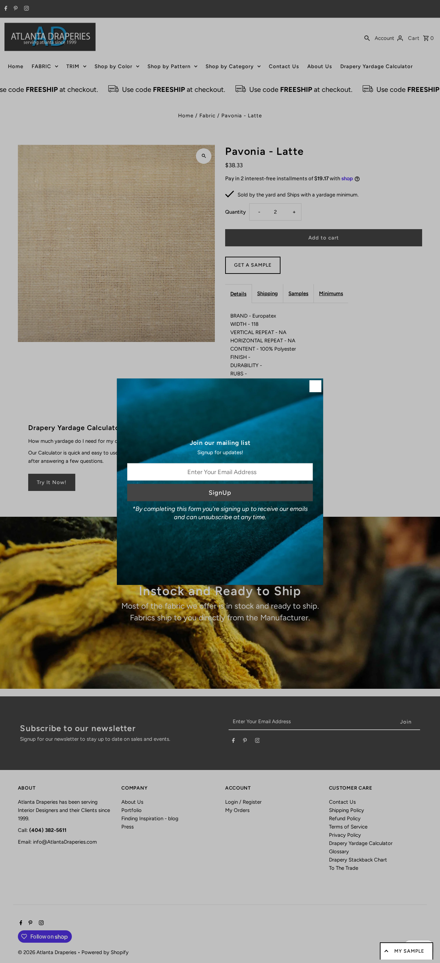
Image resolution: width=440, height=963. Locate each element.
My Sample (409, 951)
